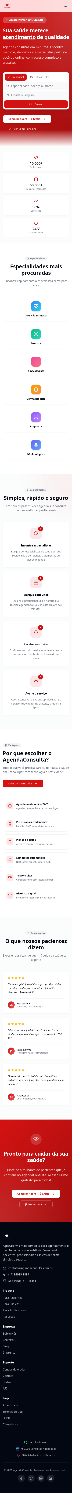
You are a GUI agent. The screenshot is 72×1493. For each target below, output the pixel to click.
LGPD (6, 1418)
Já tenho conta (33, 1204)
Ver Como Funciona (25, 128)
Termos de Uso (13, 1412)
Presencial (18, 77)
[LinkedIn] (50, 1478)
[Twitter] (31, 1478)
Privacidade (10, 1405)
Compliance (10, 1424)
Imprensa (9, 1352)
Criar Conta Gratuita (20, 783)
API (5, 1388)
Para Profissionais (15, 1310)
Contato (8, 1376)
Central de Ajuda (14, 1369)
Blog (6, 1346)
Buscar (39, 104)
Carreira (8, 1340)
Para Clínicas (11, 1304)
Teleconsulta (41, 77)
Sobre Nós (10, 1333)
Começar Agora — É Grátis (24, 119)
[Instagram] (40, 1478)
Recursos (9, 1317)
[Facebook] (21, 1478)
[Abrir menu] (65, 5)
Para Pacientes (12, 1298)
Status (7, 1382)
